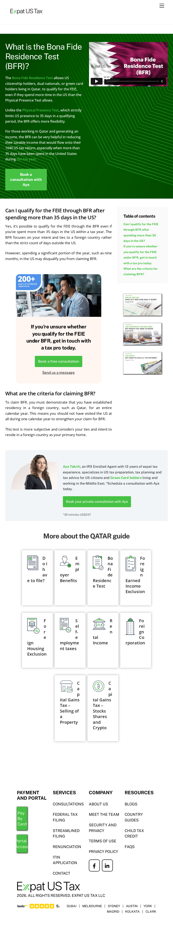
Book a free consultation (58, 361)
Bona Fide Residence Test (32, 78)
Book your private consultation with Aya (97, 502)
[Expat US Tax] (26, 16)
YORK (147, 906)
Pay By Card (22, 818)
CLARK (151, 911)
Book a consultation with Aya (26, 179)
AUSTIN (132, 906)
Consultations (68, 804)
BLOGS (131, 804)
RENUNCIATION (67, 846)
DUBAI (71, 906)
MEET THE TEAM (104, 814)
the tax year (26, 159)
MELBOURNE (92, 906)
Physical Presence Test (40, 110)
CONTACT (61, 873)
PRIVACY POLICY (103, 851)
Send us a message (58, 372)
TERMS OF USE (102, 841)
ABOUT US (98, 804)
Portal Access (22, 844)
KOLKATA (132, 911)
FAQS (130, 846)
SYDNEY (114, 906)
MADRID (113, 911)
